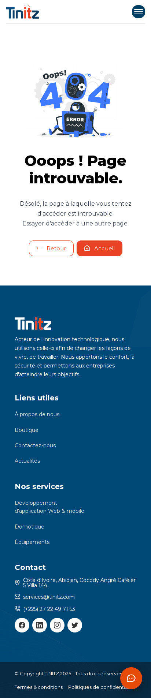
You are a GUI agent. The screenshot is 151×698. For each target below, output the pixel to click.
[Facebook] (22, 625)
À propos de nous (37, 414)
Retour (56, 248)
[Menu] (138, 11)
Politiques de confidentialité (101, 687)
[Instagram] (57, 625)
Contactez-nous (35, 445)
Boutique (26, 430)
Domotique (29, 526)
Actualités (27, 461)
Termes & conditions (39, 687)
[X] (74, 625)
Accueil (104, 248)
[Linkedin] (39, 625)
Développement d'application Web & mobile (49, 507)
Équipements (32, 542)
